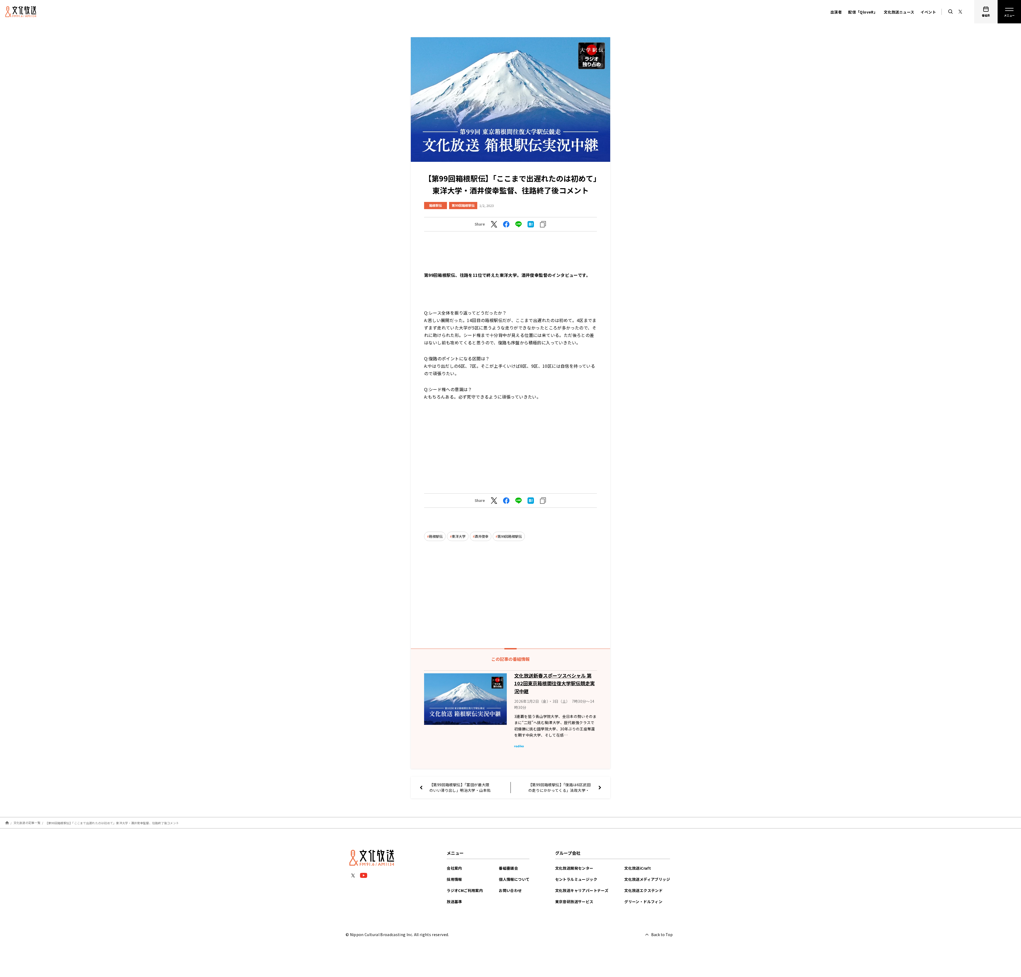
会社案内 (454, 868)
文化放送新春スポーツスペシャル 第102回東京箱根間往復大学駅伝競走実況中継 (554, 683)
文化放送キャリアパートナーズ (582, 890)
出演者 (836, 12)
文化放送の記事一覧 (27, 822)
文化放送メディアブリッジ (647, 879)
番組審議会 (508, 868)
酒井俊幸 (481, 536)
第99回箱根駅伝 (463, 205)
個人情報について (514, 879)
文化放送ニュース (899, 12)
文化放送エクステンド (643, 890)
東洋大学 (459, 536)
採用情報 (454, 879)
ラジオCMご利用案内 (465, 890)
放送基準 (454, 901)
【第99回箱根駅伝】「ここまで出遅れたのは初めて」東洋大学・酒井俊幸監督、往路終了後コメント (112, 822)
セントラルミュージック (576, 879)
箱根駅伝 (435, 205)
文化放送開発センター (574, 868)
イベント (928, 12)
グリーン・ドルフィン (643, 901)
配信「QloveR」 (862, 12)
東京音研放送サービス (574, 901)
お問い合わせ (510, 890)
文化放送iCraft (637, 868)
